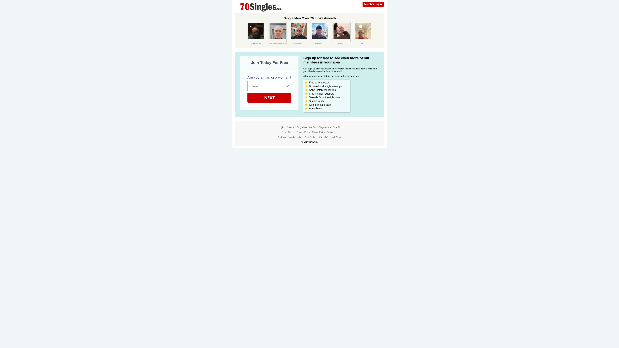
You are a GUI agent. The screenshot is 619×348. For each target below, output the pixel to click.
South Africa (335, 137)
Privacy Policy (303, 132)
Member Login (373, 4)
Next (269, 97)
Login (281, 127)
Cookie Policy (318, 132)
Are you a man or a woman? (269, 77)
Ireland (300, 137)
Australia (282, 137)
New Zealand (311, 137)
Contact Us (332, 132)
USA (326, 137)
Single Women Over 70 (329, 127)
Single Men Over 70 (306, 127)
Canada (291, 137)
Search (290, 127)
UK (320, 137)
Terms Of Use (288, 132)
